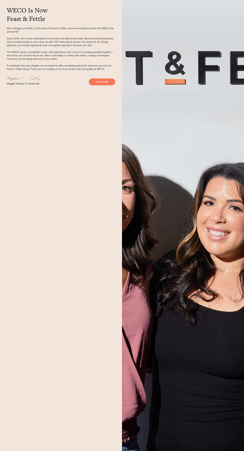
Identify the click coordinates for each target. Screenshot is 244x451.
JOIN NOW (102, 81)
